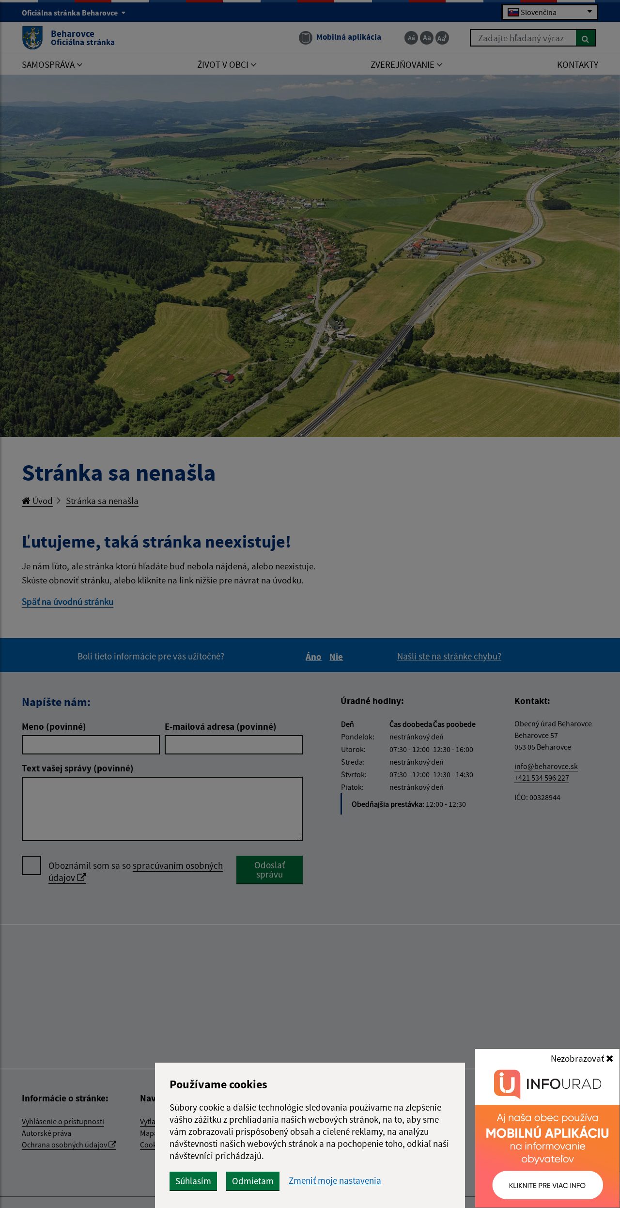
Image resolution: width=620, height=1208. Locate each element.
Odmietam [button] (253, 1181)
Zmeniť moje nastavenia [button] (335, 1180)
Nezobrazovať (578, 1058)
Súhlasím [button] (193, 1181)
